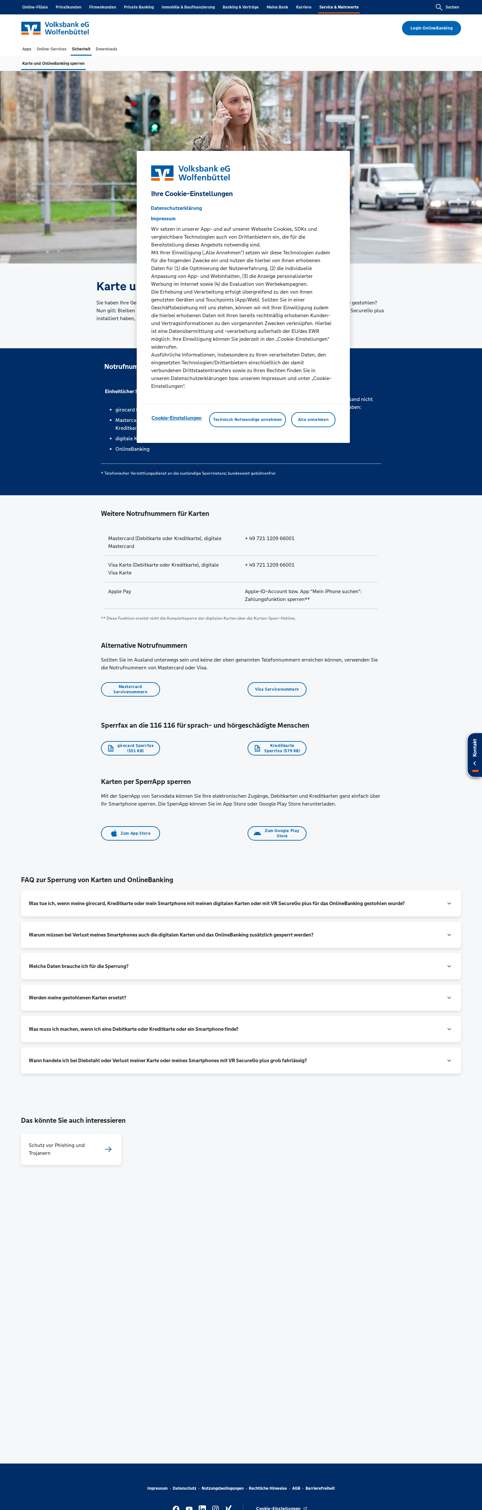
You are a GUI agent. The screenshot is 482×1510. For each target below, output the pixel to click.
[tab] (27, 49)
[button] (241, 903)
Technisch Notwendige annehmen (247, 419)
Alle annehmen (313, 419)
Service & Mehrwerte (339, 7)
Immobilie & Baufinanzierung (188, 7)
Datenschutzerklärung (176, 208)
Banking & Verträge (241, 7)
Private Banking (139, 7)
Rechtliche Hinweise (268, 1488)
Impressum (157, 1488)
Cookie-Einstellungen (176, 418)
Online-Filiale (35, 7)
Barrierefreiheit (320, 1488)
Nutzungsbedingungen (223, 1488)
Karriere (303, 7)
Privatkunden (68, 7)
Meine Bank (277, 7)
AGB (296, 1488)
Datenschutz (184, 1488)
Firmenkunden (102, 7)
